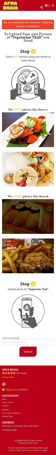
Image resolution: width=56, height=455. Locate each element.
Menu (4, 399)
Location (5, 405)
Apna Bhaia (10, 369)
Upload (28, 351)
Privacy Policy (7, 416)
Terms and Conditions (11, 413)
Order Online (7, 402)
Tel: (9, 430)
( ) (48, 5)
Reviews (5, 409)
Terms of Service (34, 450)
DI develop (32, 443)
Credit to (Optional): (10, 338)
